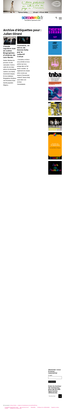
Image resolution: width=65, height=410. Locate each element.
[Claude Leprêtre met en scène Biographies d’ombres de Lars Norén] (9, 40)
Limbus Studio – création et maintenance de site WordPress (23, 405)
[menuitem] (55, 18)
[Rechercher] (55, 18)
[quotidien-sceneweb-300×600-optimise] (55, 159)
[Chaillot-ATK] (55, 130)
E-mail (50, 375)
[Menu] (59, 18)
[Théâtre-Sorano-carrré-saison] (55, 39)
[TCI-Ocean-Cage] (55, 100)
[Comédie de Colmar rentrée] (55, 69)
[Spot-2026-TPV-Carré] (55, 54)
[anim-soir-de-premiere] (55, 174)
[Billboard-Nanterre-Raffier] (32, 13)
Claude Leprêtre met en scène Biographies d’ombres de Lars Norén (9, 52)
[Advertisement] (55, 201)
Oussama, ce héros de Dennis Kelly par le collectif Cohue (23, 51)
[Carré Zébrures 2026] (55, 115)
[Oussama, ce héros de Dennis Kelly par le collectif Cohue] (23, 40)
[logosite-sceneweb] (32, 18)
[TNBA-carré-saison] (55, 85)
